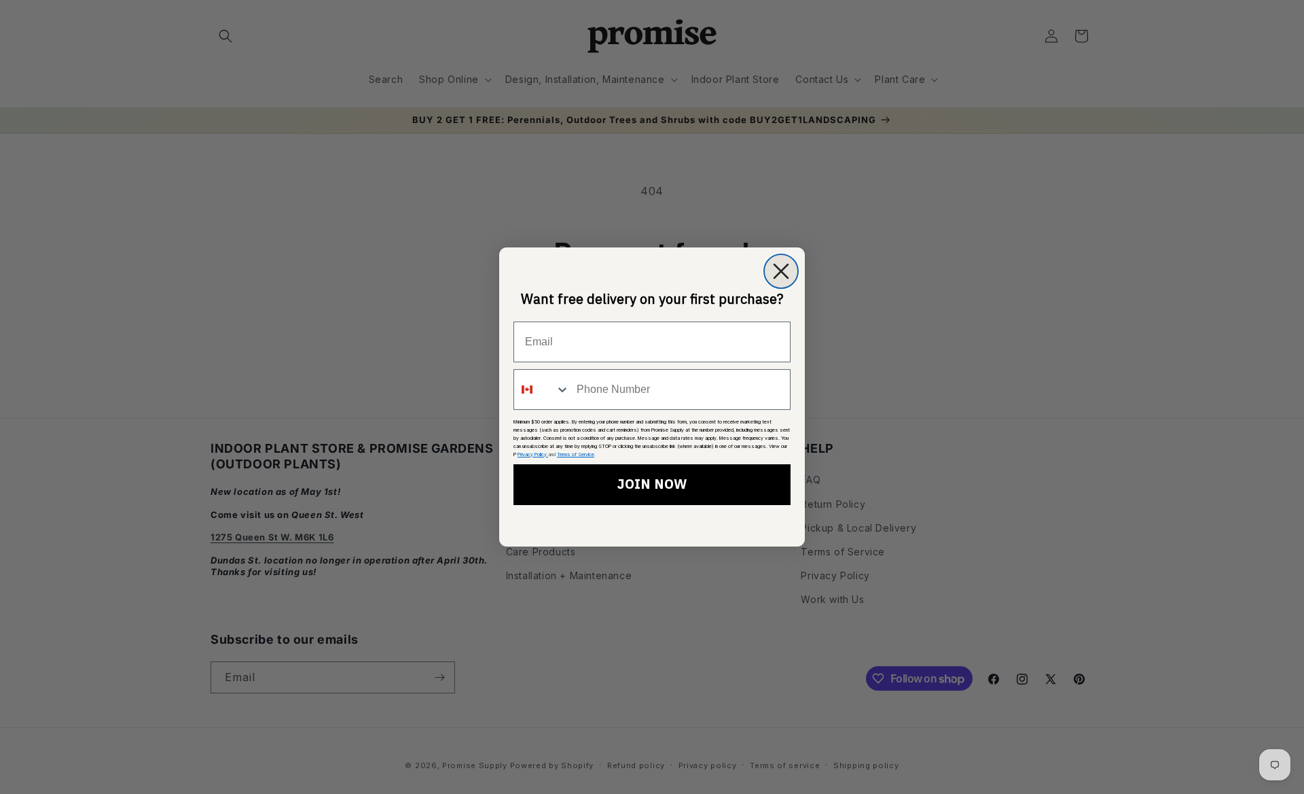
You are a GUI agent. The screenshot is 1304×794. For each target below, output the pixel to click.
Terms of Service (575, 454)
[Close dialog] (781, 271)
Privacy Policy (533, 454)
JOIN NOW (652, 484)
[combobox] (542, 389)
